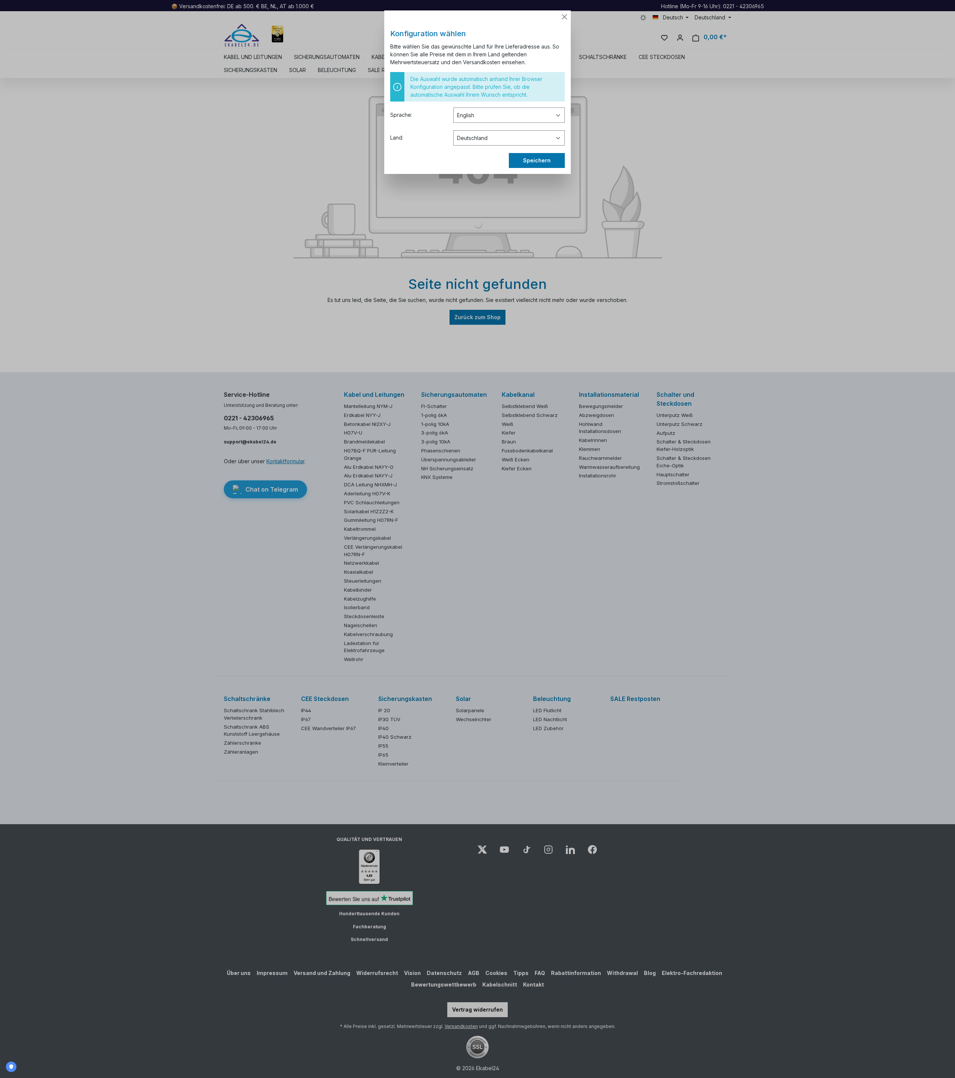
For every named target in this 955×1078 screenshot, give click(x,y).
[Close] (564, 16)
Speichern (537, 160)
